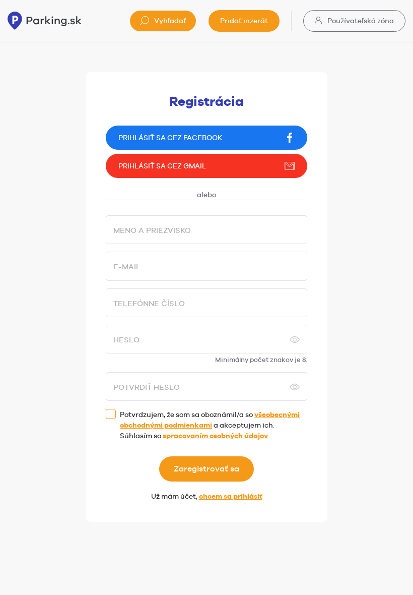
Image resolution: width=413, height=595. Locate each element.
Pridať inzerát (244, 21)
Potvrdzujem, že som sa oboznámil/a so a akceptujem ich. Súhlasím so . (210, 425)
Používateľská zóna (360, 21)
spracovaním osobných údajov (215, 436)
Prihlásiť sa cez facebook (170, 138)
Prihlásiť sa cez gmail (162, 166)
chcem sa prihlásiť (230, 496)
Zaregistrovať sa (206, 468)
